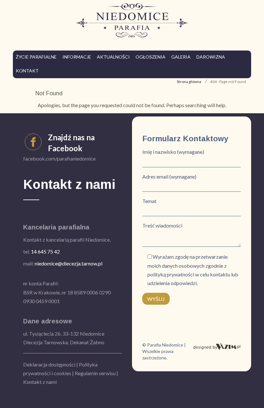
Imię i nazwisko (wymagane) (173, 152)
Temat (149, 201)
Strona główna (189, 81)
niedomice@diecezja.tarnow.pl (68, 263)
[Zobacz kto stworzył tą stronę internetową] (217, 346)
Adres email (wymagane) (169, 176)
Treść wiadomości (162, 225)
